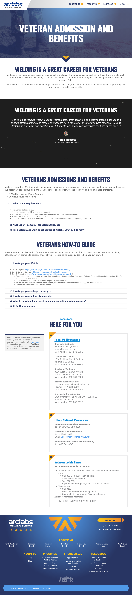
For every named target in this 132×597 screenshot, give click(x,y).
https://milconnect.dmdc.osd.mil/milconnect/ (51, 272)
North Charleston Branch (11, 545)
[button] (7, 137)
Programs (50, 553)
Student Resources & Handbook (98, 558)
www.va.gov (34, 342)
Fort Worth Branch (81, 545)
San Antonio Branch (122, 545)
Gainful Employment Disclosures (98, 564)
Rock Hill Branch (48, 545)
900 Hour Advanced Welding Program (50, 558)
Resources (98, 553)
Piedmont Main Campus (102, 545)
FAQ (30, 557)
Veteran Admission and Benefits (73, 562)
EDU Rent (98, 568)
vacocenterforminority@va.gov (75, 436)
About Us (30, 553)
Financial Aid (73, 553)
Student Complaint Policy (98, 572)
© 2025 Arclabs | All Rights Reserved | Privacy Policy (31, 588)
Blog (30, 561)
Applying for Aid (73, 557)
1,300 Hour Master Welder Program (50, 564)
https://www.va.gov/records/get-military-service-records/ (47, 269)
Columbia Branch (31, 545)
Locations (66, 540)
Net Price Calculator (73, 569)
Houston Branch (64, 545)
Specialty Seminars (50, 568)
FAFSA (73, 566)
